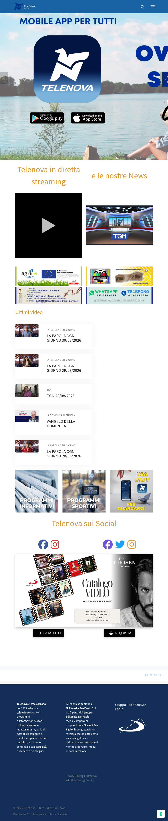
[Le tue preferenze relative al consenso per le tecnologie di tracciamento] (161, 814)
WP (28, 814)
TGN (49, 390)
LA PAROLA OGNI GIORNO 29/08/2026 (64, 368)
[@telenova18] (55, 547)
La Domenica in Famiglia (61, 415)
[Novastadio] (120, 547)
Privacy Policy (74, 776)
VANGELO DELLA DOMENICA (61, 423)
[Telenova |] (24, 6)
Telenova (30, 808)
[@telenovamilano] (43, 547)
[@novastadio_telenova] (131, 547)
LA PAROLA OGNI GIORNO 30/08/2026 (64, 338)
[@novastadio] (108, 547)
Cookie (90, 780)
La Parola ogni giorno (61, 330)
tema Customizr (59, 814)
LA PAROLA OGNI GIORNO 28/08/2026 (64, 453)
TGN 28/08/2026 (61, 395)
